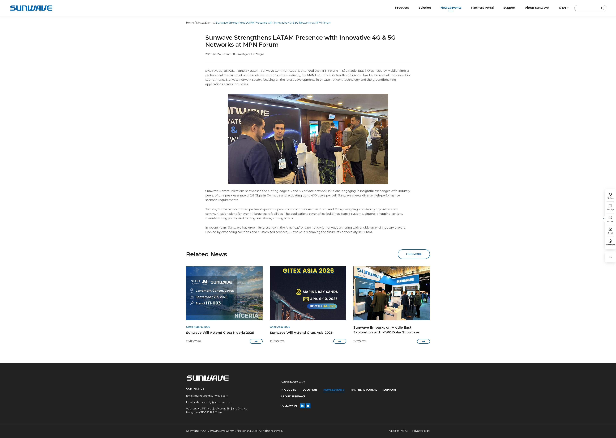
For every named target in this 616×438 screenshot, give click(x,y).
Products (402, 7)
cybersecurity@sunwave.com (213, 402)
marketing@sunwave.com (211, 395)
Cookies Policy (398, 430)
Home (190, 22)
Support (509, 7)
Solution (425, 7)
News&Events (451, 7)
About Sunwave (537, 7)
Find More (414, 254)
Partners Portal (482, 7)
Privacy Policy (421, 430)
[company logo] (31, 8)
